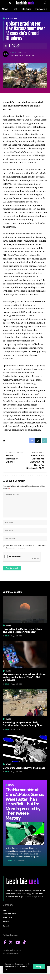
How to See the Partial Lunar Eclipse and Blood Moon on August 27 (22, 630)
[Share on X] (14, 46)
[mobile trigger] (5, 3)
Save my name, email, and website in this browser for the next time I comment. (26, 546)
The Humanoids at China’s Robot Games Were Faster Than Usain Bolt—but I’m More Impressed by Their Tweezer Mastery (25, 804)
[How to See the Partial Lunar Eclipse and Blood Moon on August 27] (25, 609)
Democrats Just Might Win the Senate (24, 768)
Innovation (11, 18)
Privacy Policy (10, 966)
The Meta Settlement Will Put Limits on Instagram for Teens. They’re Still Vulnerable (24, 677)
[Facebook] (5, 942)
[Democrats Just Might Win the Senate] (25, 748)
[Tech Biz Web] (25, 3)
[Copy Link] (18, 46)
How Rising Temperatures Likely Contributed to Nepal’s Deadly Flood (23, 724)
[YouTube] (18, 942)
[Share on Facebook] (9, 46)
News (11, 785)
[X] (10, 942)
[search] (45, 3)
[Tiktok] (24, 942)
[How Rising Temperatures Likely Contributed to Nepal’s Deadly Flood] (25, 702)
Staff (14, 53)
